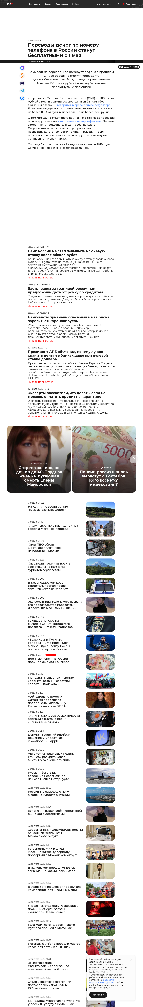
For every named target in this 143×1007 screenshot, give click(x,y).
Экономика (33, 61)
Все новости (34, 4)
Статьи (48, 4)
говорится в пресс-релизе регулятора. (84, 105)
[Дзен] (129, 67)
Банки (41, 61)
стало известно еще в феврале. (80, 121)
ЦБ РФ (49, 61)
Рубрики (76, 4)
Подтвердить (98, 995)
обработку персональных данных (102, 981)
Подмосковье (62, 4)
